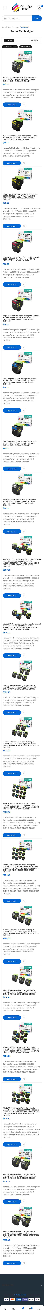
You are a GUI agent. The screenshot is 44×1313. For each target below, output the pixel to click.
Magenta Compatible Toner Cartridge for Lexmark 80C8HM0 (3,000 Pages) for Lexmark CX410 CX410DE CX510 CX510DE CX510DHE (21, 259)
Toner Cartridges (13, 27)
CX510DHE (24, 47)
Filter (10, 40)
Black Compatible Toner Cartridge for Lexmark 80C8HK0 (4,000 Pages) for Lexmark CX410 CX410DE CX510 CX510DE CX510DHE (20, 79)
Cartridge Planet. (20, 1295)
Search (37, 18)
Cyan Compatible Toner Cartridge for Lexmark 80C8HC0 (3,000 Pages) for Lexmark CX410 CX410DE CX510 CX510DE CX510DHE (19, 443)
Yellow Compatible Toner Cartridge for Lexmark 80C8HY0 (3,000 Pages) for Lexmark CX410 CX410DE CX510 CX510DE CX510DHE (20, 137)
